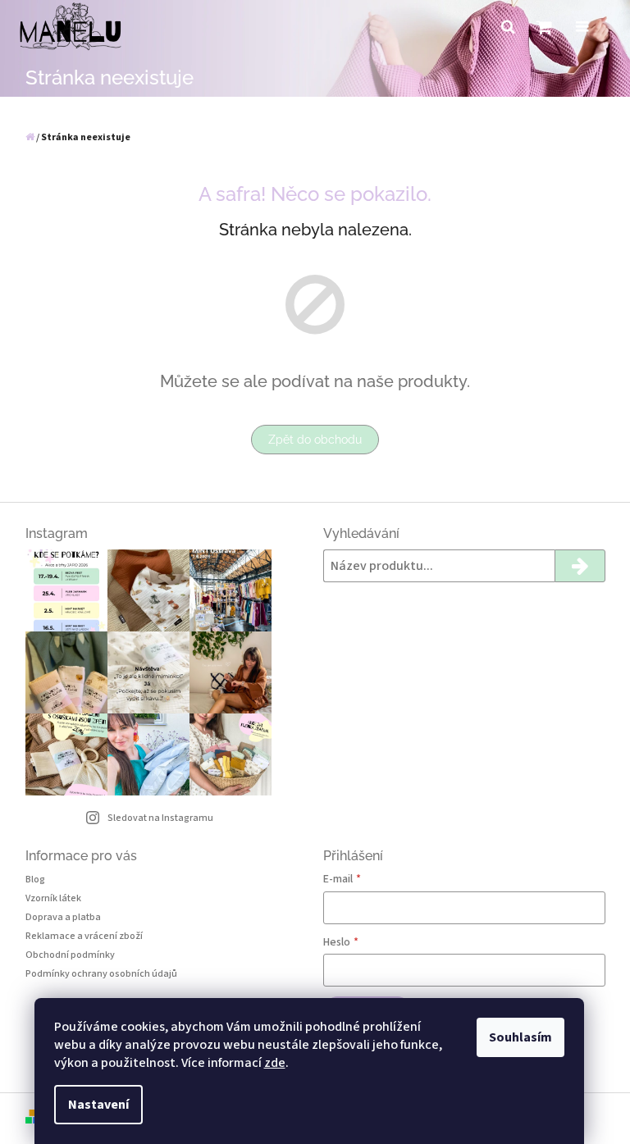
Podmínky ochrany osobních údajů (101, 974)
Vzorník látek (53, 898)
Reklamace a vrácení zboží (84, 936)
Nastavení (98, 1105)
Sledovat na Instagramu (160, 818)
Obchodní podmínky (70, 955)
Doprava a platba (63, 917)
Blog (35, 879)
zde (274, 1063)
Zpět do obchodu (315, 439)
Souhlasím (520, 1037)
